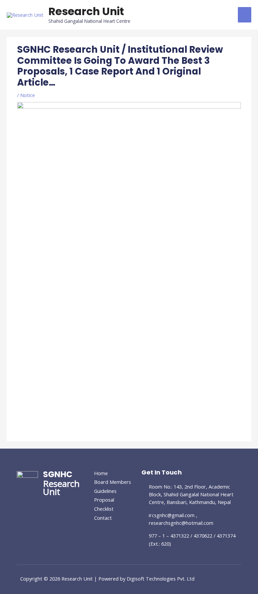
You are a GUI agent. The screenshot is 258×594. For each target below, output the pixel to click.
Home (101, 473)
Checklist (104, 508)
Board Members (112, 481)
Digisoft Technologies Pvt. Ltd (161, 578)
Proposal (104, 499)
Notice (27, 95)
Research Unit (86, 11)
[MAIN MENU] (244, 14)
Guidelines (105, 491)
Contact (103, 517)
